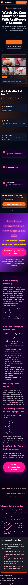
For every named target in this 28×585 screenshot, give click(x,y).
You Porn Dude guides (8, 516)
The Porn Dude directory (9, 510)
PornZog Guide (6, 2)
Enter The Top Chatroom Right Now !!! (14, 252)
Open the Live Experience (8, 584)
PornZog (5, 287)
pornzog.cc (19, 295)
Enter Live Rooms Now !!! (14, 42)
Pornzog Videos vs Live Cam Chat (14, 551)
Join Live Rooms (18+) (21, 2)
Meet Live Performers (6, 575)
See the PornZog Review (14, 46)
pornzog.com (13, 402)
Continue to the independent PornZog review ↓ (14, 210)
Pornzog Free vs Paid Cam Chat (13, 559)
